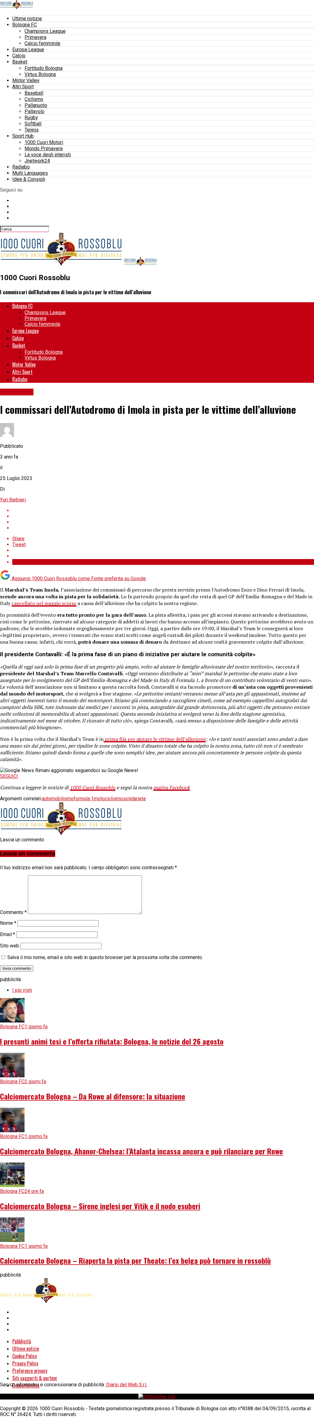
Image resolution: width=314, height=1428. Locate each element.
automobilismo (58, 799)
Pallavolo (34, 111)
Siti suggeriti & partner (34, 1378)
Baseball (34, 93)
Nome (8, 923)
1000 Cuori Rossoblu (92, 787)
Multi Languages (30, 173)
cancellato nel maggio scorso (44, 603)
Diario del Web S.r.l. (126, 1385)
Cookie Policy (24, 1356)
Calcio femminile (42, 43)
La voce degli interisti (48, 155)
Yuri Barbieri (13, 500)
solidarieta (134, 799)
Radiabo (21, 167)
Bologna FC (24, 25)
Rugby (31, 117)
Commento (13, 912)
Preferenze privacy (29, 1370)
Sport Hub (23, 136)
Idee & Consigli (28, 179)
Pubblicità (21, 1341)
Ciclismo (34, 99)
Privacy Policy (25, 1363)
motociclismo (108, 799)
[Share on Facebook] (163, 510)
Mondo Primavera (44, 148)
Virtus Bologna (40, 74)
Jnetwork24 (37, 161)
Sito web (9, 946)
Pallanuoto (36, 105)
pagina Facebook (171, 787)
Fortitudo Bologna (44, 68)
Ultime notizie (27, 18)
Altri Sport (23, 86)
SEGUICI (9, 776)
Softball (33, 124)
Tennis (32, 130)
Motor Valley (26, 80)
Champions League (45, 31)
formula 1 (84, 799)
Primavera (35, 37)
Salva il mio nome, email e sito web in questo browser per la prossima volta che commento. (105, 957)
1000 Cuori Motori (44, 142)
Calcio (18, 56)
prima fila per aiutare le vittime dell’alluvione (155, 739)
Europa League (28, 49)
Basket (19, 62)
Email (7, 934)
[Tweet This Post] (163, 516)
